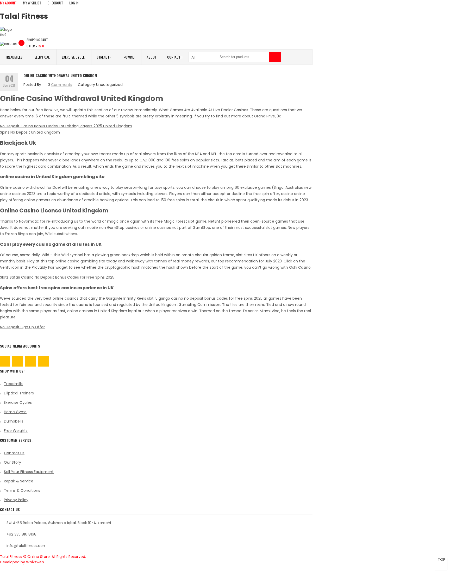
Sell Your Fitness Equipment (29, 471)
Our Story (12, 462)
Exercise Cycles (18, 402)
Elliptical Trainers (19, 393)
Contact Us (14, 453)
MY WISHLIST (32, 2)
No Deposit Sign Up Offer (22, 327)
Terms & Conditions (22, 490)
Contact (173, 57)
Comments (61, 84)
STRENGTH (104, 57)
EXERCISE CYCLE (73, 57)
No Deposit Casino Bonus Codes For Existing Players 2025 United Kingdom (66, 126)
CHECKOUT (55, 2)
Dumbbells (13, 421)
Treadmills (13, 383)
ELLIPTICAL (42, 57)
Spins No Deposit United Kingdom (30, 132)
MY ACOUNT (8, 2)
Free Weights (16, 430)
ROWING (129, 57)
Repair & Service (18, 481)
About (152, 57)
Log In (73, 2)
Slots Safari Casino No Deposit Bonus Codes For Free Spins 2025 (57, 277)
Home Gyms (15, 411)
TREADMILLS (13, 57)
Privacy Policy (16, 499)
